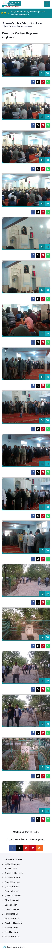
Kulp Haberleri (11, 927)
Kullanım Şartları (37, 839)
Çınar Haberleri (11, 891)
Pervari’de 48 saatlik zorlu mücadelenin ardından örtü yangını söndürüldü (29, 13)
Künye (9, 839)
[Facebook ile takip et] (12, 848)
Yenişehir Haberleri (13, 877)
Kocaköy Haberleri (13, 923)
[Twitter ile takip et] (19, 848)
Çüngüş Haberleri (13, 895)
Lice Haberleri (11, 932)
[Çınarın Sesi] (11, 4)
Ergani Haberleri (12, 909)
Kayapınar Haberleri (14, 873)
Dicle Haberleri (12, 900)
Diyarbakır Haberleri (14, 859)
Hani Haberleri (11, 914)
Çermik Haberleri (12, 886)
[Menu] (47, 4)
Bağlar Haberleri (12, 864)
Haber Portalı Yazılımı (16, 947)
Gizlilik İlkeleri (21, 839)
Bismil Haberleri (12, 882)
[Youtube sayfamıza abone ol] (26, 848)
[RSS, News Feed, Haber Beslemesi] (39, 848)
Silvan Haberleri (12, 936)
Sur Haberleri (11, 868)
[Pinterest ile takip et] (32, 848)
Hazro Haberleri (12, 918)
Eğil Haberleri (11, 905)
